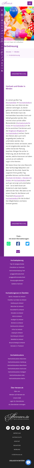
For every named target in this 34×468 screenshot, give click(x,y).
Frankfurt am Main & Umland (17, 300)
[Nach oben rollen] (22, 464)
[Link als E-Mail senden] (18, 251)
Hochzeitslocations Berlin (17, 378)
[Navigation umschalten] (29, 3)
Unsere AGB (17, 398)
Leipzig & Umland (17, 333)
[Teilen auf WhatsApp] (8, 244)
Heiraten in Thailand (17, 346)
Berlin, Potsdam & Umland (17, 296)
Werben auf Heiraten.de (17, 394)
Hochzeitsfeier (11, 103)
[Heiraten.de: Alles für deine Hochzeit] (17, 417)
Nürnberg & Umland (17, 336)
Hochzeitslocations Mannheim (17, 365)
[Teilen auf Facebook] (18, 244)
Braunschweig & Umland (17, 343)
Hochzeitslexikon (25, 103)
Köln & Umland (17, 316)
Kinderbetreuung (19, 74)
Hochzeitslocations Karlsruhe (17, 369)
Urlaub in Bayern (17, 461)
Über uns (17, 391)
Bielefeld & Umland (17, 339)
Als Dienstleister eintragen (17, 404)
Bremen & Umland (17, 323)
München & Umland (17, 306)
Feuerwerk (18, 196)
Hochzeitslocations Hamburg (17, 362)
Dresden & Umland (17, 313)
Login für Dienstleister (17, 401)
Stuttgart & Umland (17, 319)
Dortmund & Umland (17, 326)
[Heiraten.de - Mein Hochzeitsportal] (7, 3)
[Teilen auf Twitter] (27, 244)
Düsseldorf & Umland (17, 310)
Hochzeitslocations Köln (17, 375)
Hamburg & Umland (17, 303)
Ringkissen (12, 131)
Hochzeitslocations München (17, 359)
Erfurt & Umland (17, 329)
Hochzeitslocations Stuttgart (17, 372)
